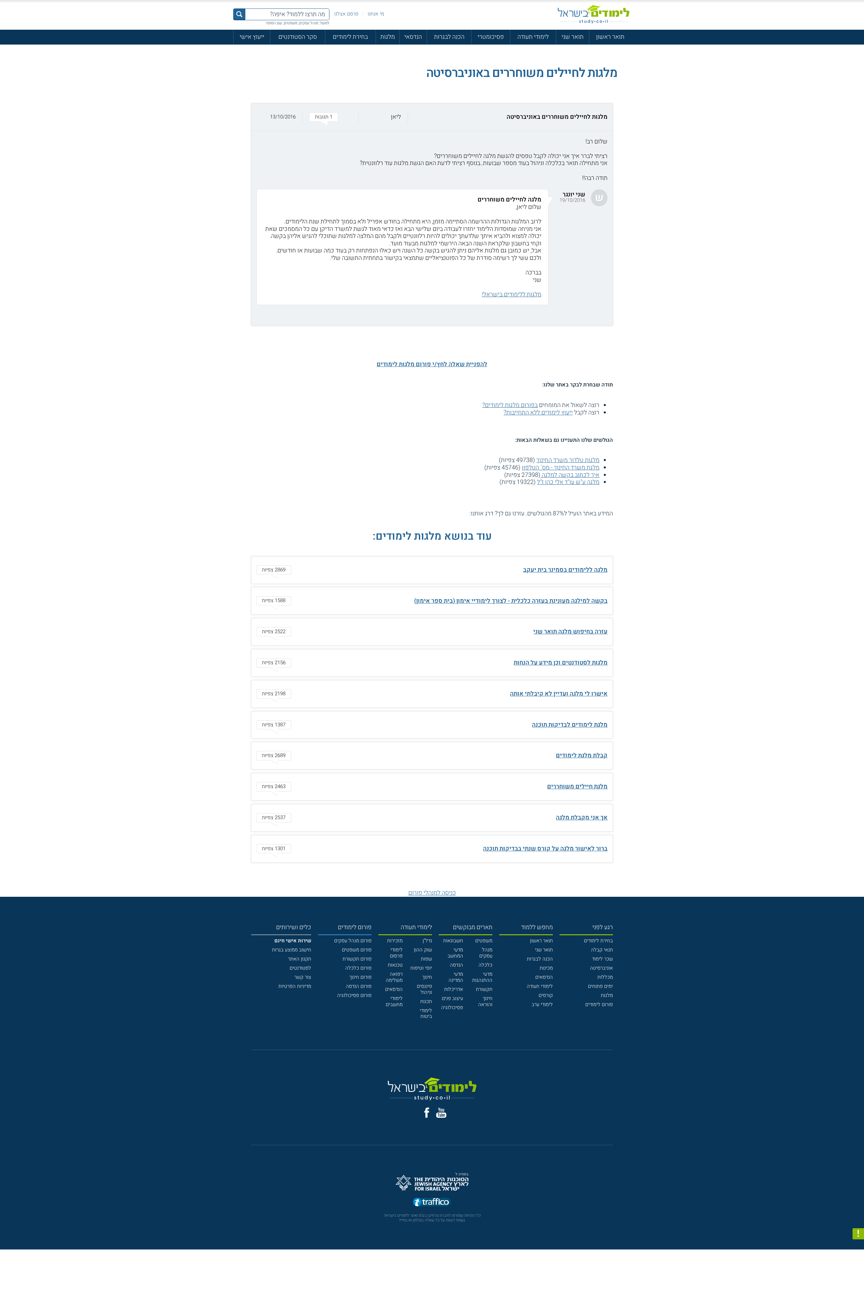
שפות (426, 959)
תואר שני (573, 37)
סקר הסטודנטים (297, 37)
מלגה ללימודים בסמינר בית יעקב (565, 569)
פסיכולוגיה (452, 1007)
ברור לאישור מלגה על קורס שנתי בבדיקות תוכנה (545, 848)
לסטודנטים (300, 968)
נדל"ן (427, 940)
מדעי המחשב (455, 953)
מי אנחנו (376, 14)
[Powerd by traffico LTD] (432, 1202)
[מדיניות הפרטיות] (858, 1234)
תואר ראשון (610, 37)
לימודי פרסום (396, 953)
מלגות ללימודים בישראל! (511, 294)
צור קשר (302, 977)
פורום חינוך (360, 977)
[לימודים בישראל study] (593, 14)
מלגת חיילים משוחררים (577, 786)
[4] (443, 513)
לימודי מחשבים (394, 1001)
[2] (458, 513)
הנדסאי (413, 37)
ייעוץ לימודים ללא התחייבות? (538, 412)
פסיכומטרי (491, 37)
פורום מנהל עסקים (353, 940)
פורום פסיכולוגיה (354, 995)
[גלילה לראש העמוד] (858, 1272)
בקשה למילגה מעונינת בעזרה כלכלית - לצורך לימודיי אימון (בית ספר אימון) (511, 600)
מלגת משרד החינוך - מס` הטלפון (560, 467)
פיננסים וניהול (424, 989)
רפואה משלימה (394, 977)
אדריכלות (453, 989)
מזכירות (395, 940)
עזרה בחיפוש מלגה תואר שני (570, 631)
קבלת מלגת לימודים (582, 755)
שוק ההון (423, 949)
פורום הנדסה (359, 986)
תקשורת (484, 989)
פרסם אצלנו (346, 14)
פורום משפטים (357, 949)
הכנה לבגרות (449, 37)
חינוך (427, 977)
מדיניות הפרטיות (294, 986)
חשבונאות (453, 940)
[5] (436, 513)
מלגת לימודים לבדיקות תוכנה (570, 724)
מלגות (387, 37)
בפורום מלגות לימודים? (510, 405)
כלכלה (485, 965)
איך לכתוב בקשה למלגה (569, 475)
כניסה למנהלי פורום (432, 892)
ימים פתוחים (600, 986)
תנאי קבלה (602, 949)
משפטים (483, 940)
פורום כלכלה (358, 968)
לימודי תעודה (533, 37)
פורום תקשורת (357, 959)
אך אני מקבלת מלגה (582, 817)
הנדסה (456, 965)
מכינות (546, 968)
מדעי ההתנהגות (482, 977)
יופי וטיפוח (421, 968)
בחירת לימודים (350, 37)
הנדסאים (544, 977)
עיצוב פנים (452, 998)
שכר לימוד (602, 959)
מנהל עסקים (485, 953)
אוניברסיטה (601, 968)
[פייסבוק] (426, 1112)
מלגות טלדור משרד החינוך (567, 460)
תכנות (426, 1001)
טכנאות (395, 965)
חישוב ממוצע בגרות (291, 949)
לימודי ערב (542, 1004)
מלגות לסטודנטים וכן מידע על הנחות (561, 662)
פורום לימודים (599, 1004)
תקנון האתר (299, 959)
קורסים (546, 995)
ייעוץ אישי (252, 37)
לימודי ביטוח (426, 1013)
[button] (432, 117)
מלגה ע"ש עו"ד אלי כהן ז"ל (568, 482)
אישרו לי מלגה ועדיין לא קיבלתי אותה (559, 693)
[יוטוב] (441, 1113)
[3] (450, 513)
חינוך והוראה (485, 1001)
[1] (465, 513)
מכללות (605, 977)
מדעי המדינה (456, 977)
